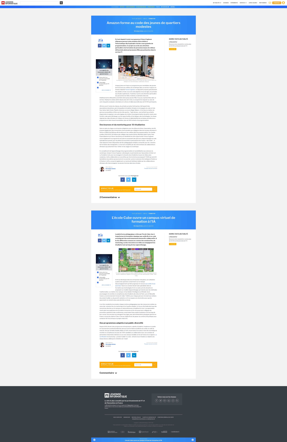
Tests (158, 6)
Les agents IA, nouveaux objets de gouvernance (104, 72)
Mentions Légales (136, 417)
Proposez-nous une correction (150, 168)
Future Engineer (130, 89)
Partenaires (263, 2)
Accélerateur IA (141, 6)
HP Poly (122, 6)
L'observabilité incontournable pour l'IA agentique (104, 84)
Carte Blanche (130, 6)
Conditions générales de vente (166, 417)
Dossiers (226, 2)
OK (154, 189)
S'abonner (277, 3)
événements (234, 2)
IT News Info (130, 405)
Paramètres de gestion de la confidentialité (143, 419)
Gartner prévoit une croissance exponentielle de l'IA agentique (104, 79)
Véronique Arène (111, 168)
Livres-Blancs (253, 2)
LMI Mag (172, 6)
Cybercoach (151, 6)
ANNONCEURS (126, 417)
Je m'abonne (173, 49)
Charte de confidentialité (149, 417)
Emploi (145, 18)
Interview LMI (165, 6)
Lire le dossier (106, 90)
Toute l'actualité (136, 18)
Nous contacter (117, 417)
